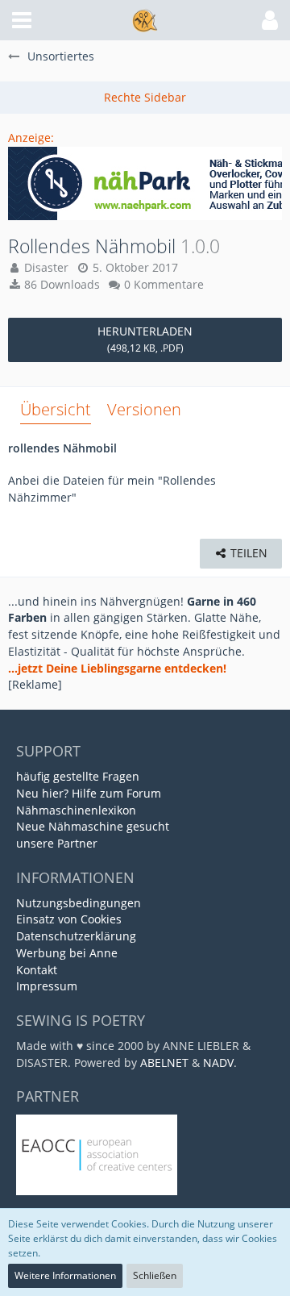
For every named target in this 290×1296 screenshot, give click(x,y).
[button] (21, 20)
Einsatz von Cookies (69, 919)
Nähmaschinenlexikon (76, 810)
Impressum (46, 986)
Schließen (154, 1275)
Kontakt (36, 969)
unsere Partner (56, 843)
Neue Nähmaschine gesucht (92, 826)
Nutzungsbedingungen (78, 903)
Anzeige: (31, 137)
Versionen (144, 409)
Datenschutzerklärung (76, 936)
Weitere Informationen (65, 1275)
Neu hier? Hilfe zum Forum (88, 793)
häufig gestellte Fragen (77, 776)
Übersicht (55, 409)
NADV (218, 1062)
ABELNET (164, 1062)
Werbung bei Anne (67, 953)
